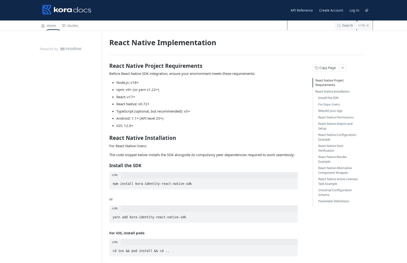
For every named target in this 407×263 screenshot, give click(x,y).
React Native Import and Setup (335, 125)
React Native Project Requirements (329, 82)
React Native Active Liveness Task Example (338, 181)
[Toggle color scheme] (367, 10)
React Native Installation (332, 91)
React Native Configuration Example (337, 137)
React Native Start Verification (330, 148)
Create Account (331, 10)
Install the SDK (328, 98)
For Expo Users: (329, 104)
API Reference (302, 10)
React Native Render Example (332, 159)
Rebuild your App (330, 111)
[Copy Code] (292, 182)
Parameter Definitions (333, 201)
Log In (354, 10)
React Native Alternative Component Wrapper (335, 170)
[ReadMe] (70, 49)
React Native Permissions (336, 117)
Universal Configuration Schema (335, 192)
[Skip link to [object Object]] (106, 65)
